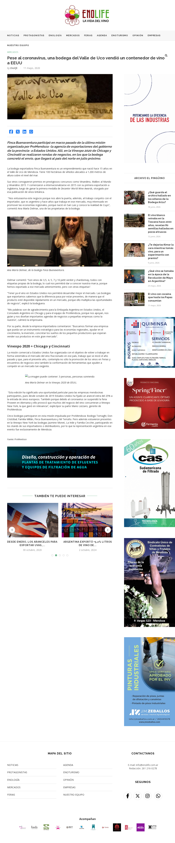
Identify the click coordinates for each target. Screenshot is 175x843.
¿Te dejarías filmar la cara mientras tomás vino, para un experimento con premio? (161, 251)
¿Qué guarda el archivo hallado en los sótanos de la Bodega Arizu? (159, 197)
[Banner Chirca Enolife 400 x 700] (149, 76)
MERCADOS (73, 35)
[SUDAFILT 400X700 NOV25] (149, 441)
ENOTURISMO (119, 35)
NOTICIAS (13, 35)
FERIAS (88, 35)
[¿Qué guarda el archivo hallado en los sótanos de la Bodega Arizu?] (134, 197)
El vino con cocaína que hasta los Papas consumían (160, 297)
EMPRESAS (154, 35)
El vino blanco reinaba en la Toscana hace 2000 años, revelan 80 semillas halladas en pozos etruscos (160, 223)
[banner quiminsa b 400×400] (149, 319)
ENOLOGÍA (55, 35)
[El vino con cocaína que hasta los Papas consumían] (134, 299)
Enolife (13, 68)
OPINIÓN (137, 35)
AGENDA (102, 35)
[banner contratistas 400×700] (149, 540)
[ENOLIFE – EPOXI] (149, 639)
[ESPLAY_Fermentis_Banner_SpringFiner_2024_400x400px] (149, 380)
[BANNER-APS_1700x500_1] (60, 448)
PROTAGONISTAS (34, 35)
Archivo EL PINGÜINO (149, 178)
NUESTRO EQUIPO (18, 45)
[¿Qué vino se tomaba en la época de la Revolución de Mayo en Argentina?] (134, 276)
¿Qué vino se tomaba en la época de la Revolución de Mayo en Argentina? (161, 276)
